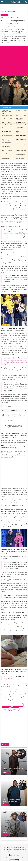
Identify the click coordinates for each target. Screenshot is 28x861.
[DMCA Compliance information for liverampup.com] (14, 860)
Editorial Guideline (8, 849)
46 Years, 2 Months (8, 135)
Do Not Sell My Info (21, 851)
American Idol (5, 709)
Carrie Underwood (17, 705)
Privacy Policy (20, 847)
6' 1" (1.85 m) (18, 119)
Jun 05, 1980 (18, 132)
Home (2, 11)
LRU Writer (5, 26)
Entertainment (11, 11)
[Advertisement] (14, 60)
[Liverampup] (14, 1)
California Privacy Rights (19, 849)
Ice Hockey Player (6, 705)
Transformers (15, 709)
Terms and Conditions (10, 847)
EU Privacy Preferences (9, 851)
